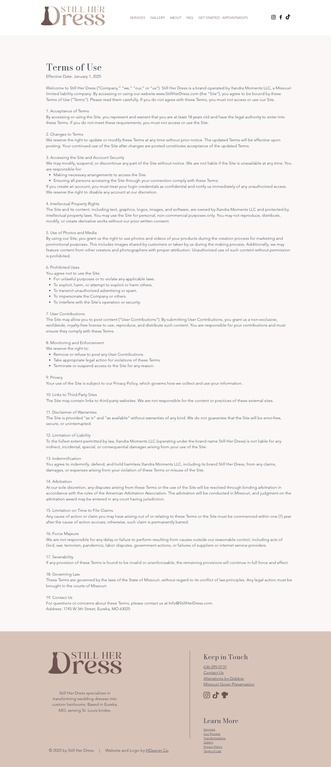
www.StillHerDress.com (177, 93)
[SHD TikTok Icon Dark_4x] (216, 695)
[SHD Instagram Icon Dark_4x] (207, 695)
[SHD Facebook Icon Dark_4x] (225, 695)
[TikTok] (288, 17)
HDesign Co (157, 750)
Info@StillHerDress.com (190, 603)
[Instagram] (273, 17)
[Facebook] (281, 17)
